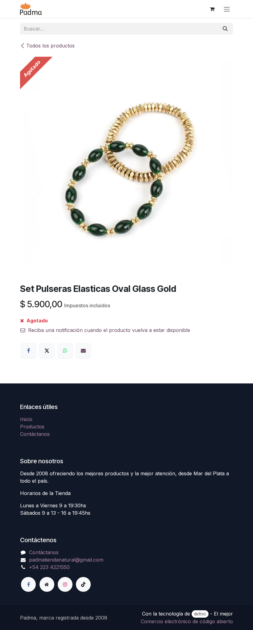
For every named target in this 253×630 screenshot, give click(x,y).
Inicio (26, 419)
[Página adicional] (46, 584)
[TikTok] (83, 584)
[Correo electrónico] (83, 350)
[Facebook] (28, 350)
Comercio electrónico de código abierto (187, 621)
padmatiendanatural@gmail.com (66, 560)
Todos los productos (50, 46)
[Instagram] (65, 584)
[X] (46, 350)
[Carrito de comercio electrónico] (212, 9)
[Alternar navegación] (227, 8)
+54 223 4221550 (49, 567)
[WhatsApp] (65, 350)
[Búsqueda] (225, 29)
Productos (32, 426)
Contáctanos (35, 434)
